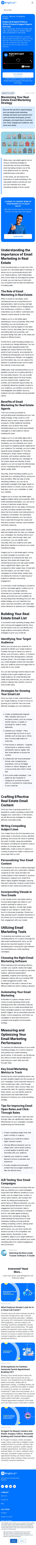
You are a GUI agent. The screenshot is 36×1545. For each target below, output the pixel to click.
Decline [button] (22, 1541)
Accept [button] (14, 1541)
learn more (18, 236)
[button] (32, 2)
